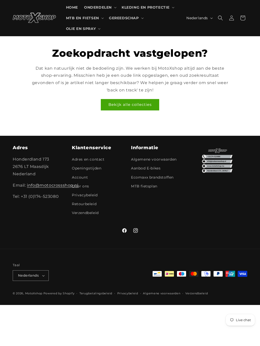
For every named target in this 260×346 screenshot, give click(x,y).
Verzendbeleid (85, 212)
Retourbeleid (84, 204)
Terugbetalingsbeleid (95, 293)
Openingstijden (86, 168)
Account (80, 177)
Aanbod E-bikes (145, 168)
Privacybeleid (85, 195)
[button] (100, 7)
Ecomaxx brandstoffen (152, 177)
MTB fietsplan (144, 186)
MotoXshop (33, 293)
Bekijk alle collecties (130, 104)
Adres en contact (88, 159)
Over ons (80, 186)
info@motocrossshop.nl (52, 185)
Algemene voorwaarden (154, 159)
